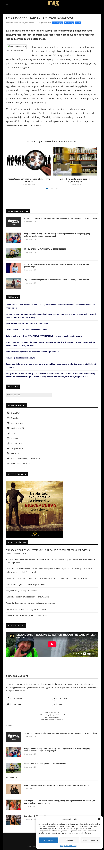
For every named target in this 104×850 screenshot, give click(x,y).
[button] (99, 819)
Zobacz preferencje (90, 840)
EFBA (12, 433)
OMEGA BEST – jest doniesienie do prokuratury (25, 584)
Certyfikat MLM (16, 448)
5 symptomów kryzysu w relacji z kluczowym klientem (28, 180)
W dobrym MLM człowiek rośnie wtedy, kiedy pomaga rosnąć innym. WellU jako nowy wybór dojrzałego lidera (60, 802)
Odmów (69, 840)
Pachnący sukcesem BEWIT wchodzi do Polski (26, 330)
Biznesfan (14, 418)
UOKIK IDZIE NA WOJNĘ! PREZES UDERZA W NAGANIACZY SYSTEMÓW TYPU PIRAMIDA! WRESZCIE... (48, 578)
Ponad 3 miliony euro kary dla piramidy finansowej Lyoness (30, 603)
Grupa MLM (15, 413)
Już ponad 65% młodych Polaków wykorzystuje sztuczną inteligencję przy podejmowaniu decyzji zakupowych (57, 235)
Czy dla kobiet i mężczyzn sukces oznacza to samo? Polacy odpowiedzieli (57, 279)
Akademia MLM (17, 428)
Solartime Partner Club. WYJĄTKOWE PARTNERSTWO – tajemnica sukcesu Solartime (44, 336)
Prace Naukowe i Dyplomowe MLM (25, 458)
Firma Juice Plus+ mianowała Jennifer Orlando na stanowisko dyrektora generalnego (56, 265)
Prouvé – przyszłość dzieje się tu (20, 358)
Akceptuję (48, 840)
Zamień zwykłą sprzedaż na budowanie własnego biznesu (32, 351)
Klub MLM (14, 453)
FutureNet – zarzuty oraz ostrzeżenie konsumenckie (27, 597)
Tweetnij (69, 23)
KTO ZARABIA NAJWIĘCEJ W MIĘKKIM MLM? (45, 249)
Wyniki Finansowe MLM (20, 463)
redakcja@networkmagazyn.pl (54, 719)
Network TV (15, 438)
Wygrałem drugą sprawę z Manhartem (22, 590)
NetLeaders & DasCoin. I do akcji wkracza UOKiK (26, 609)
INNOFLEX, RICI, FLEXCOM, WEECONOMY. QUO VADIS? (29, 615)
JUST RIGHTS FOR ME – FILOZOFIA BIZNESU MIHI (27, 323)
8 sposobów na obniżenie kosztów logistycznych (75, 180)
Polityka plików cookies (68, 846)
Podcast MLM (16, 443)
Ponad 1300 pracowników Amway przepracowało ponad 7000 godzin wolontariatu (60, 218)
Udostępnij (58, 23)
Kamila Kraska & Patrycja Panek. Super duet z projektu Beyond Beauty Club (57, 785)
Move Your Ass (16, 423)
